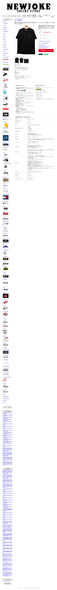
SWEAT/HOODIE (5, 31)
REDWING (5, 299)
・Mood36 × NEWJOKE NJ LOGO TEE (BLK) (7, 491)
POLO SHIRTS (5, 23)
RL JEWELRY (5, 347)
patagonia (5, 142)
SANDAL (4, 47)
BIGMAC (4, 272)
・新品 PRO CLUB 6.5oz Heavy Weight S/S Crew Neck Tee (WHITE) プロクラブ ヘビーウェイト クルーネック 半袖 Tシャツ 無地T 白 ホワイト (7, 463)
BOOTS (4, 51)
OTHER (4, 55)
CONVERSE (5, 83)
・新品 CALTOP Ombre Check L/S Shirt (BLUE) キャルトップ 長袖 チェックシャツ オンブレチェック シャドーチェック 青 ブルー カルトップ (7, 560)
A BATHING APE (5, 201)
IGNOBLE (4, 217)
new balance (5, 96)
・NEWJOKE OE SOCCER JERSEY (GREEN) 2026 (7, 415)
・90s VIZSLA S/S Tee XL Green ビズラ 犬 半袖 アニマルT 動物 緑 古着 (7, 542)
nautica (4, 183)
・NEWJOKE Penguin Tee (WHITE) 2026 (7, 424)
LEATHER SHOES (6, 49)
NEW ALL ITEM (5, 62)
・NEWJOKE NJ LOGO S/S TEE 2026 (7, 428)
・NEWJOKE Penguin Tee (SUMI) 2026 (7, 422)
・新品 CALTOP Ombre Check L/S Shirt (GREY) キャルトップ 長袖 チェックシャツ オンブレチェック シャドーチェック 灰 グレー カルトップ (7, 569)
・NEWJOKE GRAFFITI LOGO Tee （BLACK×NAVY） (7, 439)
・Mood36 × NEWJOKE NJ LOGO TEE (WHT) (7, 489)
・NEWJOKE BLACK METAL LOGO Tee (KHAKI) (7, 435)
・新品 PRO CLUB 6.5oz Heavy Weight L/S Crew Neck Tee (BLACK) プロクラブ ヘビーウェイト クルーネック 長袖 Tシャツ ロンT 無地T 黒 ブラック (7, 449)
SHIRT (4, 25)
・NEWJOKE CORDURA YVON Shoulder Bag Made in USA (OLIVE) (7, 551)
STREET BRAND (5, 368)
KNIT (4, 33)
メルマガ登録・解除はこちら (7, 581)
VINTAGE (4, 383)
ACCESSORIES (5, 53)
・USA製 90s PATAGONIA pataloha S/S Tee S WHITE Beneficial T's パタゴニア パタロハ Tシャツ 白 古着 (7, 509)
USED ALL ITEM (5, 57)
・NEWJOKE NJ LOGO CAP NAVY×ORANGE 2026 (7, 420)
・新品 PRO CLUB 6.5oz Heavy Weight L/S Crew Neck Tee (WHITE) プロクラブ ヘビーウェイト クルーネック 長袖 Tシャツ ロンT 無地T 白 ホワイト (7, 454)
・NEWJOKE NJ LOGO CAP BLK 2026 (7, 444)
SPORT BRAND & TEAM (7, 377)
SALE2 (4, 402)
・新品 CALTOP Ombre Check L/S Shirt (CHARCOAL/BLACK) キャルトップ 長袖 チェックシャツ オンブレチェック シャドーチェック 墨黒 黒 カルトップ (7, 574)
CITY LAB (4, 238)
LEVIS (4, 211)
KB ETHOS (5, 274)
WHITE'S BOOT (5, 311)
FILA (4, 287)
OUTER (4, 35)
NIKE (4, 72)
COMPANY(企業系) (6, 398)
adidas (4, 89)
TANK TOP (5, 27)
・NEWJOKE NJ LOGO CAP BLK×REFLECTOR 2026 (7, 417)
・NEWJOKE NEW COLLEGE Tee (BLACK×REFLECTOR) (7, 433)
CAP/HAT (4, 41)
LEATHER (4, 37)
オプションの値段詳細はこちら (44, 43)
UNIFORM (5, 29)
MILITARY (4, 390)
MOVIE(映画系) (5, 396)
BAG (4, 43)
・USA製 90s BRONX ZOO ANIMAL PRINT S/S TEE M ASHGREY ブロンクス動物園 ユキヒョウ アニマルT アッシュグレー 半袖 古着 (7, 539)
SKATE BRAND (5, 359)
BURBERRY (5, 177)
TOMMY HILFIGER (6, 194)
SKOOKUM (5, 256)
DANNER (4, 305)
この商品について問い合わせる (44, 46)
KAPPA (4, 292)
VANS (4, 77)
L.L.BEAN (4, 130)
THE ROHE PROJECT (6, 349)
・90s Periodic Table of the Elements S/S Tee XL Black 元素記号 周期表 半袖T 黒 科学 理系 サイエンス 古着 (7, 534)
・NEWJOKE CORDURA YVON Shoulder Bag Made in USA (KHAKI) (7, 548)
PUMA (4, 101)
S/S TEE (21, 18)
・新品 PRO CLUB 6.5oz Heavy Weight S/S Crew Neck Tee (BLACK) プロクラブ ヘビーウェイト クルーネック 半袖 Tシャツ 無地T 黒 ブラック (7, 459)
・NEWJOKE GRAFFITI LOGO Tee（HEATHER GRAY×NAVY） (7, 442)
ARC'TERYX (5, 226)
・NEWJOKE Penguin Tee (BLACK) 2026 (7, 426)
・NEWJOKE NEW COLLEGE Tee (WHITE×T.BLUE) (7, 431)
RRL (4, 152)
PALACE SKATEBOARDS (7, 163)
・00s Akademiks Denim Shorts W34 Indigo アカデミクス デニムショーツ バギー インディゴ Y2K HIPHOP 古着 (7, 522)
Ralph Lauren (5, 147)
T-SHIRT (4, 21)
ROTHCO (4, 336)
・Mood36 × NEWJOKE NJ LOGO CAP (7, 494)
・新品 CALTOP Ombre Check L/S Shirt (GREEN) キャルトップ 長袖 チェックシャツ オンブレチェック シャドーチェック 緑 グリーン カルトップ (7, 565)
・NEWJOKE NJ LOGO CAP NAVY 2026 (7, 446)
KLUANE (4, 244)
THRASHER (5, 279)
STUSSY (4, 170)
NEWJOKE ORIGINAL (6, 67)
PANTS (4, 39)
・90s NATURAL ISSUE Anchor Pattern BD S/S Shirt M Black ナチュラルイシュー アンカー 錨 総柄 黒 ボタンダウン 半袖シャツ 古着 (7, 530)
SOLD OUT (5, 400)
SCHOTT (4, 261)
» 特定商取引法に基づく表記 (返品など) (44, 41)
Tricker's (4, 318)
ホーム (16, 18)
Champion (5, 118)
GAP (4, 134)
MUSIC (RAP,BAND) (6, 366)
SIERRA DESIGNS (6, 221)
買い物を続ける (42, 45)
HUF (4, 206)
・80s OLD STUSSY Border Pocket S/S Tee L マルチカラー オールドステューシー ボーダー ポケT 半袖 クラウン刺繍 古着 (7, 526)
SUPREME (5, 107)
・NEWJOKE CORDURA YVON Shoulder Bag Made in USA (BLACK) (7, 545)
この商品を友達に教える (43, 47)
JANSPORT (5, 324)
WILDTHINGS (5, 233)
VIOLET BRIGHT (5, 355)
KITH (4, 111)
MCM (4, 328)
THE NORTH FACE (6, 157)
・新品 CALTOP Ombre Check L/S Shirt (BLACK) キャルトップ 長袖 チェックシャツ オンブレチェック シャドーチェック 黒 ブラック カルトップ (7, 555)
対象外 (4, 394)
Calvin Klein (5, 188)
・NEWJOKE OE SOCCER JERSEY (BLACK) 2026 (7, 413)
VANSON (4, 266)
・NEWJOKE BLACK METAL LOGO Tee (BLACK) (7, 437)
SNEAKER (4, 45)
